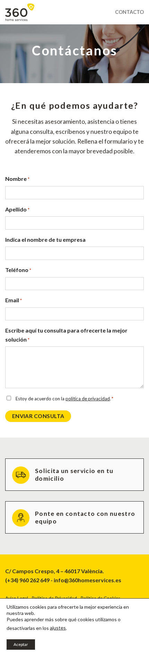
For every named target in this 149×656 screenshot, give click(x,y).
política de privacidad (87, 398)
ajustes (58, 628)
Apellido (17, 209)
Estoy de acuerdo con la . (64, 398)
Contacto (129, 12)
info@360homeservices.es (87, 580)
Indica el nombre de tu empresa (45, 239)
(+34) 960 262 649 (27, 580)
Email (13, 300)
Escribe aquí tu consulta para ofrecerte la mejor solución (66, 335)
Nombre (17, 178)
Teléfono (18, 269)
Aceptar (21, 644)
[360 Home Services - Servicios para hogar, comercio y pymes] (55, 12)
